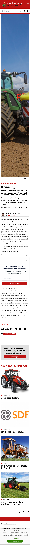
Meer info (17, 538)
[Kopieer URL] (25, 329)
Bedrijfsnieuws (9, 334)
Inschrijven (15, 357)
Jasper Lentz (11, 215)
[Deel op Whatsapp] (11, 329)
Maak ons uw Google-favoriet (15, 325)
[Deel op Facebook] (16, 329)
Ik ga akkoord (15, 541)
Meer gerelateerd (21, 512)
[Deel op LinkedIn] (20, 329)
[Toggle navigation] (28, 4)
